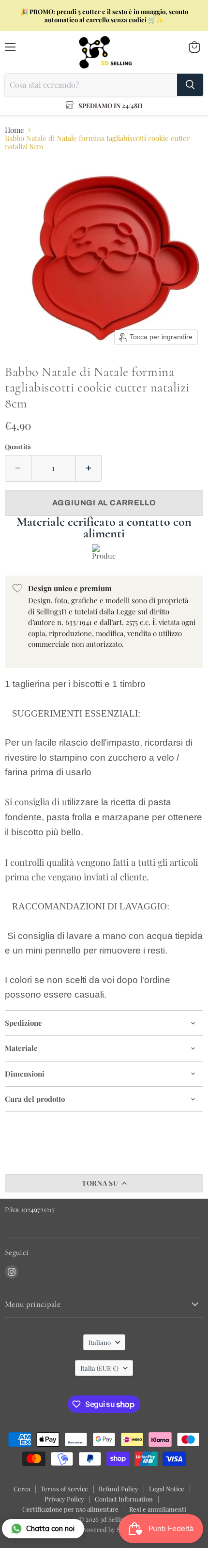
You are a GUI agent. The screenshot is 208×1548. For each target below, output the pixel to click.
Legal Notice (166, 1489)
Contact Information (124, 1499)
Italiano (100, 1342)
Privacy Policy (64, 1499)
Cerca (22, 1489)
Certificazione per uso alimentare (70, 1509)
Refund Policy (118, 1489)
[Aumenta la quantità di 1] (89, 468)
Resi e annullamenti (157, 1509)
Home (14, 130)
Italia (99, 1368)
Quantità (18, 446)
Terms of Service (64, 1489)
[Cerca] (190, 85)
